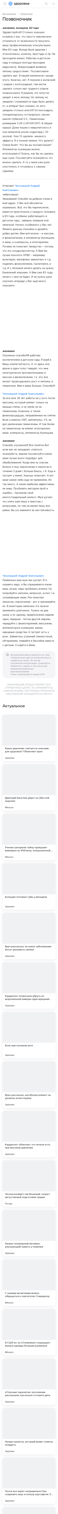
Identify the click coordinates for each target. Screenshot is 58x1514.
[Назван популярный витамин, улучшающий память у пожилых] (29, 1233)
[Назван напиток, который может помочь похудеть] (29, 1431)
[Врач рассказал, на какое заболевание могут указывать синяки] (29, 936)
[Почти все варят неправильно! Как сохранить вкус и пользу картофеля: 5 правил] (29, 1481)
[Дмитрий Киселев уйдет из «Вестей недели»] (29, 787)
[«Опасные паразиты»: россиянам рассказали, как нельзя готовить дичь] (29, 1381)
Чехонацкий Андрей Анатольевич (23, 393)
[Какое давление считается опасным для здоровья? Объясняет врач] (29, 738)
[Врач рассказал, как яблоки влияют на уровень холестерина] (29, 1084)
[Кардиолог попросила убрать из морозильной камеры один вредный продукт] (29, 985)
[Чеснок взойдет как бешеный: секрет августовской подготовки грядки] (29, 1183)
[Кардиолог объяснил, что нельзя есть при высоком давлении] (29, 1134)
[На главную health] (21, 3)
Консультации (9, 14)
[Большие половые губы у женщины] (29, 886)
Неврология (26, 14)
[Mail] (10, 3)
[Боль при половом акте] (29, 1035)
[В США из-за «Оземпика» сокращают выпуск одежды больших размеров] (29, 1332)
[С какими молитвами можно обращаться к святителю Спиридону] (29, 1282)
